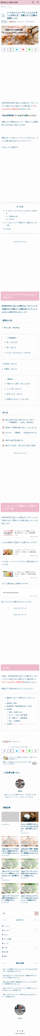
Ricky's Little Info (9, 2)
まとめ (8, 229)
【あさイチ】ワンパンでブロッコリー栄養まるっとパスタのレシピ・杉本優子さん (19, 989)
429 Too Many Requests (11, 592)
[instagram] (22, 1031)
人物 (5, 947)
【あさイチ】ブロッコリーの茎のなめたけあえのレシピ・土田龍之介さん (19, 995)
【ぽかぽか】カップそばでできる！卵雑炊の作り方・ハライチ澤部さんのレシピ (19, 976)
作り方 (12, 219)
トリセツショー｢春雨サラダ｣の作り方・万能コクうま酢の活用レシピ (26, 574)
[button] (4, 50)
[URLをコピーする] (35, 50)
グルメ (6, 934)
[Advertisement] (20, 74)
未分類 (6, 952)
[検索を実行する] (36, 913)
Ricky (20, 791)
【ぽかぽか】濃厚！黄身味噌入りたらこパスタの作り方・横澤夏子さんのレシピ (19, 983)
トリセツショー (20, 21)
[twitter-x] (20, 1031)
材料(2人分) (14, 216)
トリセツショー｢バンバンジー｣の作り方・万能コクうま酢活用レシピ (26, 552)
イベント (7, 926)
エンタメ (7, 930)
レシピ (11, 21)
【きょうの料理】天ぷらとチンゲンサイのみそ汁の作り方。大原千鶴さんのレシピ (19, 970)
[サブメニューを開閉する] (36, 930)
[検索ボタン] (33, 2)
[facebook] (18, 1031)
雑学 (5, 956)
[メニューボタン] (37, 2)
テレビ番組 (7, 939)
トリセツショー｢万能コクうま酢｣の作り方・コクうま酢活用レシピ (25, 533)
